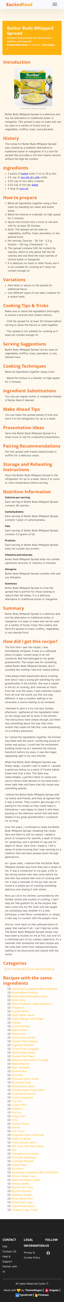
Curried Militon (20, 1011)
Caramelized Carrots (24, 1093)
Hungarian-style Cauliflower (28, 1134)
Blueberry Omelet (22, 1194)
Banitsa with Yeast (22, 1187)
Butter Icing (18, 1000)
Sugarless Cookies (22, 1045)
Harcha (16, 1127)
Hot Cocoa (18, 1131)
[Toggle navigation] (54, 4)
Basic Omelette (20, 1067)
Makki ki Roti (19, 1030)
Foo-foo (16, 1112)
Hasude (16, 1022)
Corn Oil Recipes (16, 969)
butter (24, 173)
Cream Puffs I (20, 1104)
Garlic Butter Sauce (23, 1015)
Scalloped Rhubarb (23, 1161)
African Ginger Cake (24, 1176)
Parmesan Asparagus (24, 1157)
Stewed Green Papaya (25, 1041)
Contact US (9, 1251)
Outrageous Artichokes (25, 1153)
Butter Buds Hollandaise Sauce (30, 996)
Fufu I (15, 1119)
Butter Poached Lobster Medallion (32, 1003)
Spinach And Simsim (24, 1037)
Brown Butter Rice (22, 1198)
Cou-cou (17, 1101)
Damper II (17, 1108)
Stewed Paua (19, 1164)
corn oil (23, 188)
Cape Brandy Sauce (23, 1206)
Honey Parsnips (21, 1026)
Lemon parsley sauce (24, 1142)
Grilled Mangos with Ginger (28, 1018)
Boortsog (17, 1074)
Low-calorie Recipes (40, 969)
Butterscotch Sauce (23, 1086)
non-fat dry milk (30, 177)
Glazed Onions (20, 1123)
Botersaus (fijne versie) (25, 1078)
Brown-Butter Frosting (25, 992)
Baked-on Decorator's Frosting (30, 1060)
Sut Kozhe (17, 1168)
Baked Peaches (21, 1063)
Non (14, 1149)
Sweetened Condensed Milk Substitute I (35, 1172)
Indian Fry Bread (21, 1138)
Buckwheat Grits (21, 1082)
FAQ (4, 1246)
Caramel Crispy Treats (25, 1209)
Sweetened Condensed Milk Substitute (34, 988)
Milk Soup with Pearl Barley (28, 1146)
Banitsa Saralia (20, 1183)
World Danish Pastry (23, 1052)
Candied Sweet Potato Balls (28, 1089)
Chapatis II (18, 1007)
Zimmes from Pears (23, 1056)
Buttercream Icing (22, 1202)
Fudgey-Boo (19, 1116)
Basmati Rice (19, 1071)
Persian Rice (19, 1033)
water (35, 184)
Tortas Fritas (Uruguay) (25, 1048)
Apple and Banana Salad (26, 1179)
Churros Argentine (22, 1097)
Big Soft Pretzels (21, 1191)
